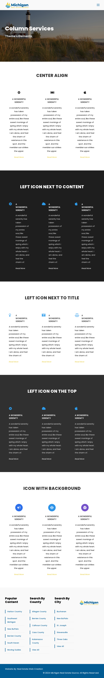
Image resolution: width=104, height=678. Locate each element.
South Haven (13, 643)
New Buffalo (13, 629)
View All (35, 650)
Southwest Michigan (12, 620)
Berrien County (14, 636)
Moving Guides (14, 650)
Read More (19, 157)
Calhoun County (39, 625)
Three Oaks (62, 639)
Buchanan (61, 611)
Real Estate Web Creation (30, 669)
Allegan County (39, 611)
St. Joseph (61, 625)
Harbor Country (14, 611)
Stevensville (62, 632)
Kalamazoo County (37, 641)
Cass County (38, 632)
